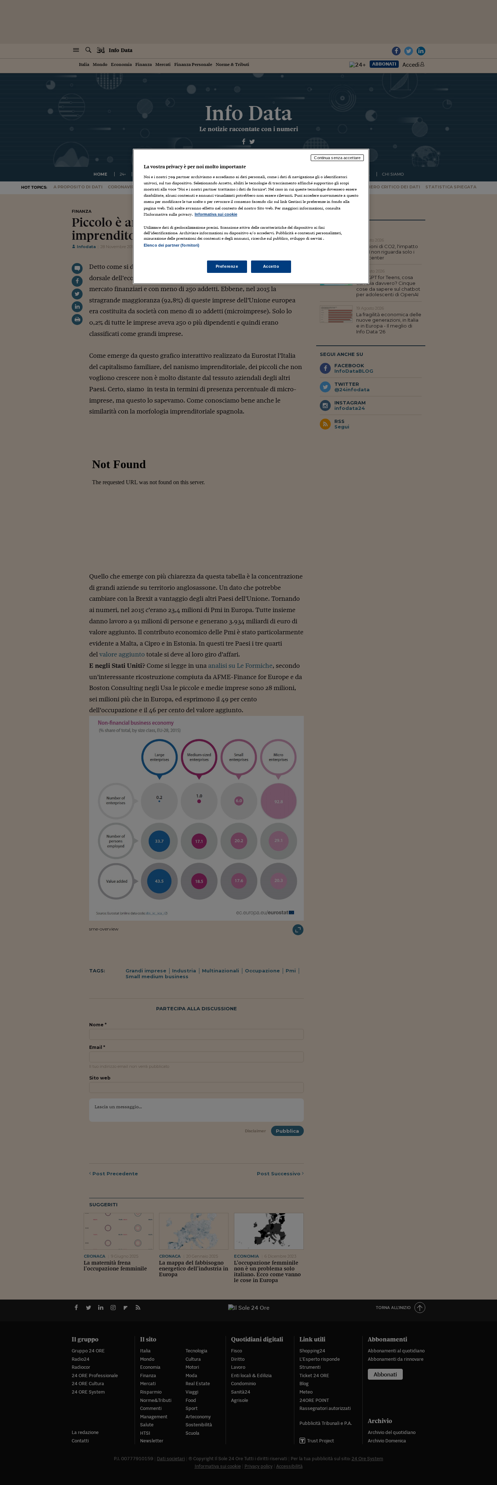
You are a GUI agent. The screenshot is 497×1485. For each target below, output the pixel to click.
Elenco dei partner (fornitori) (171, 245)
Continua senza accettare (337, 158)
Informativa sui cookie (216, 214)
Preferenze (227, 266)
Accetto (271, 266)
